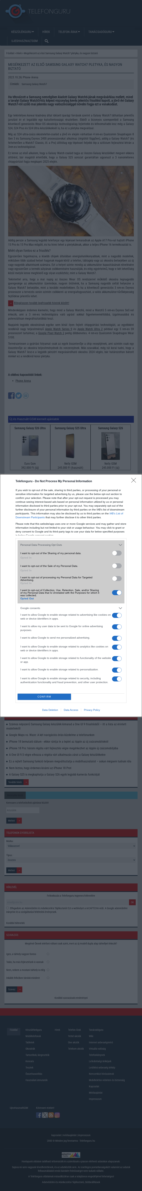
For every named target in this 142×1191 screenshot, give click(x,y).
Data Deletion (50, 709)
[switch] (117, 553)
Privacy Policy (92, 709)
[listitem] (71, 545)
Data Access (71, 709)
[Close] (134, 481)
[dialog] (71, 595)
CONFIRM (44, 696)
